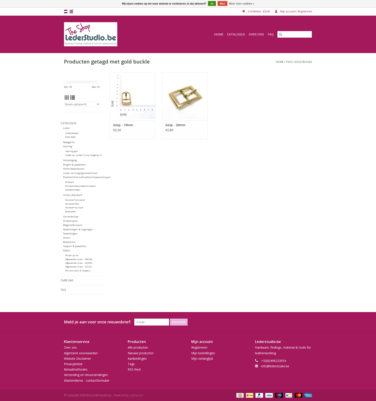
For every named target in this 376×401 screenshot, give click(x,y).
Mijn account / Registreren (296, 11)
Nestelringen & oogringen (78, 229)
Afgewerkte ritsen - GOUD (78, 266)
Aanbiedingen (137, 358)
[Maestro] (278, 395)
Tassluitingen (70, 233)
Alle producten (138, 347)
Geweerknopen (72, 189)
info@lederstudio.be (275, 366)
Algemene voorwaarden (81, 353)
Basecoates (70, 211)
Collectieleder (72, 133)
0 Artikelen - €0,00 (258, 11)
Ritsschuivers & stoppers (78, 270)
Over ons (256, 34)
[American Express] (307, 395)
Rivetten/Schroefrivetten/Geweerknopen (87, 177)
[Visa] (269, 395)
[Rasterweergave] (67, 98)
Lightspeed (136, 395)
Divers (66, 237)
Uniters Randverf (72, 195)
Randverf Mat (72, 203)
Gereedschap (71, 216)
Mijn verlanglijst (202, 358)
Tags (289, 62)
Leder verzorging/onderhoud (80, 173)
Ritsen (66, 250)
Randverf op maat (74, 207)
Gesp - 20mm (175, 125)
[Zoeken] (280, 34)
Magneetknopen (72, 225)
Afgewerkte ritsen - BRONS (78, 259)
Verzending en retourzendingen (86, 375)
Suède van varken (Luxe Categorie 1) (83, 155)
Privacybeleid (73, 364)
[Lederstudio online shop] (107, 34)
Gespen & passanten (74, 246)
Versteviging (70, 160)
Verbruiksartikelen (73, 168)
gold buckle (303, 62)
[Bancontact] (288, 395)
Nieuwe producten (141, 353)
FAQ (271, 34)
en (71, 11)
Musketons (69, 242)
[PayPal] (259, 395)
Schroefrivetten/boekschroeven (80, 186)
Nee (222, 3)
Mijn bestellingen (203, 353)
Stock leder (70, 136)
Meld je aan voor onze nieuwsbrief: (97, 322)
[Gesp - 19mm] (132, 96)
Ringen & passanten (74, 164)
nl (65, 11)
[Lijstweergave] (72, 98)
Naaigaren (69, 142)
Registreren (199, 347)
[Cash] (239, 395)
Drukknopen (70, 220)
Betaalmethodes (75, 369)
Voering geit (71, 151)
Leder (66, 128)
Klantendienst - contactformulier (86, 380)
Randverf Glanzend (75, 200)
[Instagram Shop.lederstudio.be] (308, 322)
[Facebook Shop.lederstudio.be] (300, 322)
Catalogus (236, 34)
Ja (211, 3)
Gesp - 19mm (123, 125)
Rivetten (69, 182)
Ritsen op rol (71, 255)
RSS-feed (134, 369)
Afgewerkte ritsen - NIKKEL (78, 263)
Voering (67, 146)
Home (218, 34)
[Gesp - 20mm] (185, 96)
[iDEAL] (249, 395)
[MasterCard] (298, 395)
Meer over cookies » (241, 3)
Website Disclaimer (77, 358)
